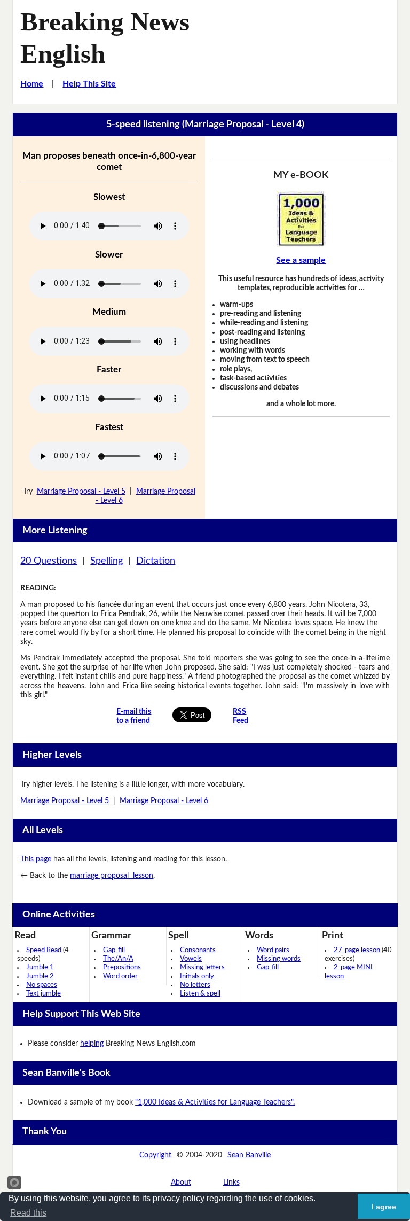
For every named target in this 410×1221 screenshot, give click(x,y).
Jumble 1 (40, 967)
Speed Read (43, 950)
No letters (195, 985)
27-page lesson (357, 950)
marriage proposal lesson (111, 876)
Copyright (155, 1155)
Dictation (155, 561)
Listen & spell (200, 993)
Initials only (197, 976)
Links (231, 1182)
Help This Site (89, 84)
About (181, 1182)
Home (31, 84)
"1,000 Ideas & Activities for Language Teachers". (215, 1102)
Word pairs (273, 950)
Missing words (279, 958)
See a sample (301, 260)
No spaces (41, 985)
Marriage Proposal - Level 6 (164, 801)
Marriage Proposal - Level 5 (81, 491)
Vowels (191, 958)
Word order (120, 976)
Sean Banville (249, 1155)
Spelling (106, 561)
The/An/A (118, 958)
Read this (28, 1212)
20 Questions (48, 561)
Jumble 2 (40, 976)
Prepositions (122, 967)
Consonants (198, 950)
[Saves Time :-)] (300, 219)
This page (35, 859)
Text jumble (43, 993)
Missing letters (202, 967)
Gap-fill (114, 950)
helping (92, 1043)
